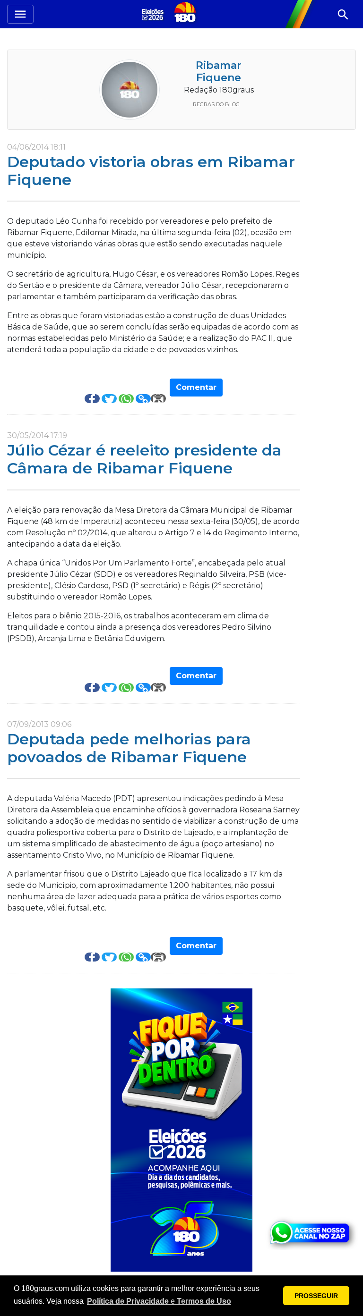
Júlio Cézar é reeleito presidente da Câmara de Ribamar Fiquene (144, 459)
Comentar (196, 387)
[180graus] (154, 13)
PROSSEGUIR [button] (316, 1295)
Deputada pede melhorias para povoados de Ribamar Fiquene (129, 748)
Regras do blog (216, 104)
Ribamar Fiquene (219, 71)
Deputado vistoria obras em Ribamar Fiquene (151, 170)
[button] (159, 1301)
